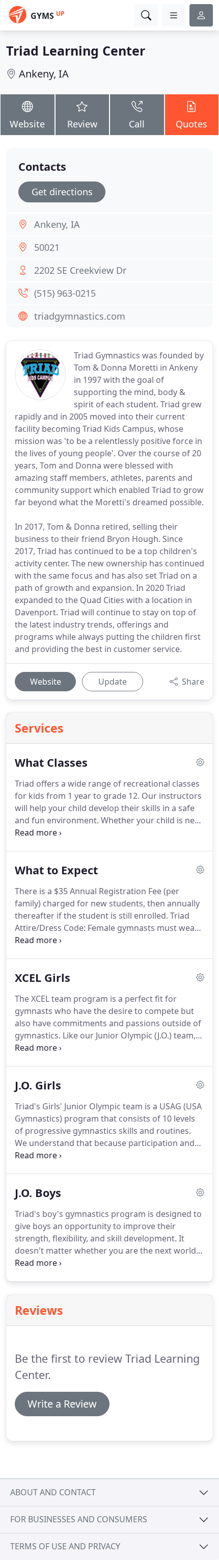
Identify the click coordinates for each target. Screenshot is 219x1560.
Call (137, 124)
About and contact (53, 1492)
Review (82, 124)
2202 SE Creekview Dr (80, 270)
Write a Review (62, 1404)
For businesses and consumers (78, 1519)
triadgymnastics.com (79, 316)
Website (27, 124)
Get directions (62, 192)
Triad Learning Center (75, 50)
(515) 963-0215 (65, 293)
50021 (47, 247)
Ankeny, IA (44, 74)
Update (112, 681)
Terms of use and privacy (65, 1546)
